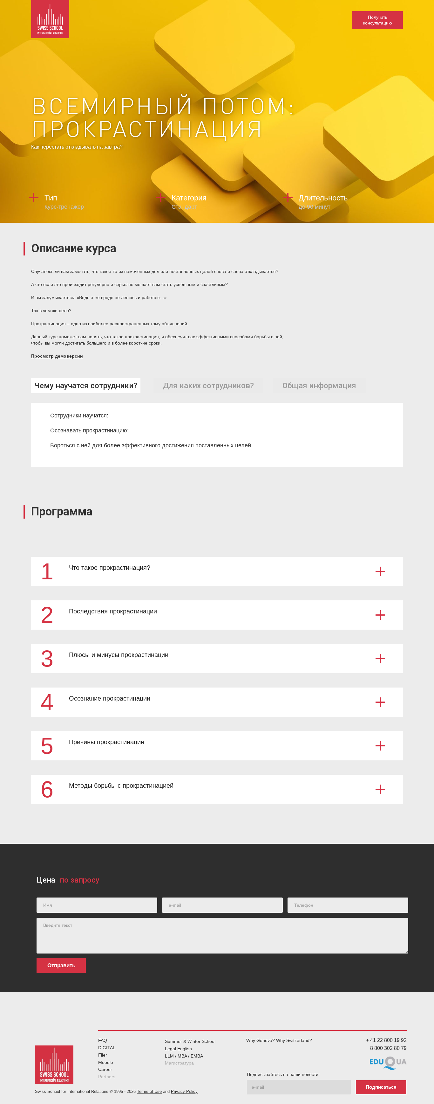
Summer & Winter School (190, 1041)
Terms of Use (149, 1091)
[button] (217, 571)
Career (105, 1069)
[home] (50, 19)
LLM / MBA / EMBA (184, 1056)
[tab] (85, 385)
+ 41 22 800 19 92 (386, 1040)
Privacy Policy (184, 1091)
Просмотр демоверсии (57, 356)
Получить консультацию (377, 20)
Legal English (178, 1048)
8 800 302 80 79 (388, 1048)
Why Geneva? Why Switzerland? (279, 1040)
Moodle (105, 1062)
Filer (102, 1055)
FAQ (102, 1040)
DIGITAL (106, 1047)
